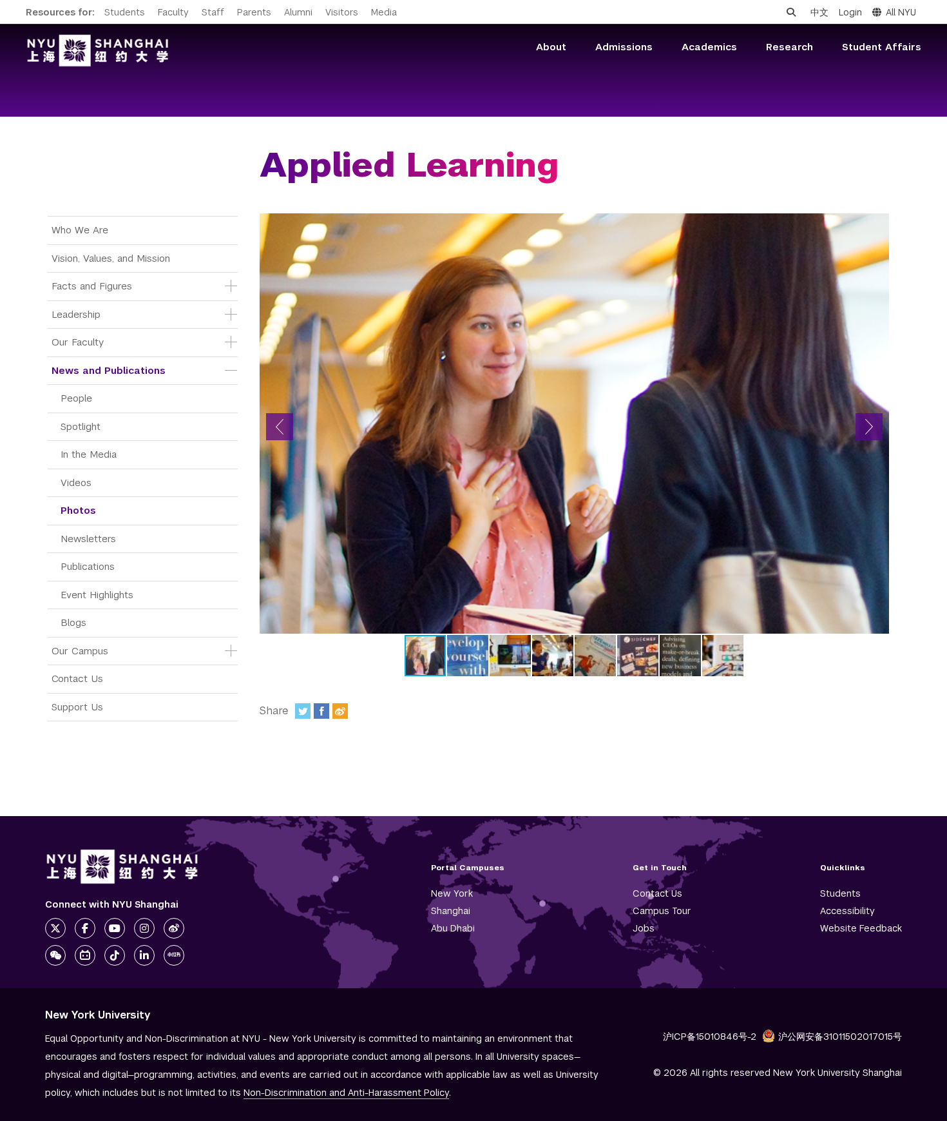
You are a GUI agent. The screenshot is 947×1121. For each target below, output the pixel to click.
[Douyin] (114, 955)
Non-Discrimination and (346, 1092)
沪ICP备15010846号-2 (709, 1036)
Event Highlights (97, 595)
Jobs (644, 928)
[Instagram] (144, 928)
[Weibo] (340, 711)
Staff (213, 12)
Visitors (341, 12)
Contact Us (77, 678)
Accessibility (847, 911)
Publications (88, 566)
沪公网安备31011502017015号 (840, 1036)
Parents (254, 12)
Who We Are (80, 230)
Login (850, 12)
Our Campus (80, 651)
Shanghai (450, 911)
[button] (279, 426)
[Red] (174, 955)
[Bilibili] (85, 955)
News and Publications (109, 370)
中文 (819, 12)
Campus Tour (662, 911)
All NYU (901, 12)
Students (124, 12)
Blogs (73, 622)
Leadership (76, 314)
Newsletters (88, 538)
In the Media (89, 454)
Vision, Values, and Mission (111, 258)
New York (452, 893)
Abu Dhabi (453, 928)
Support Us (77, 707)
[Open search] (791, 12)
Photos (78, 510)
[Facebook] (321, 711)
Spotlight (80, 426)
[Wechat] (55, 955)
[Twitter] (303, 711)
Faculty (173, 12)
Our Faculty (78, 342)
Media (384, 12)
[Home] (98, 51)
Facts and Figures (92, 286)
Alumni (298, 12)
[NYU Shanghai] (122, 866)
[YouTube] (114, 928)
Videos (76, 482)
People (76, 398)
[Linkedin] (144, 955)
